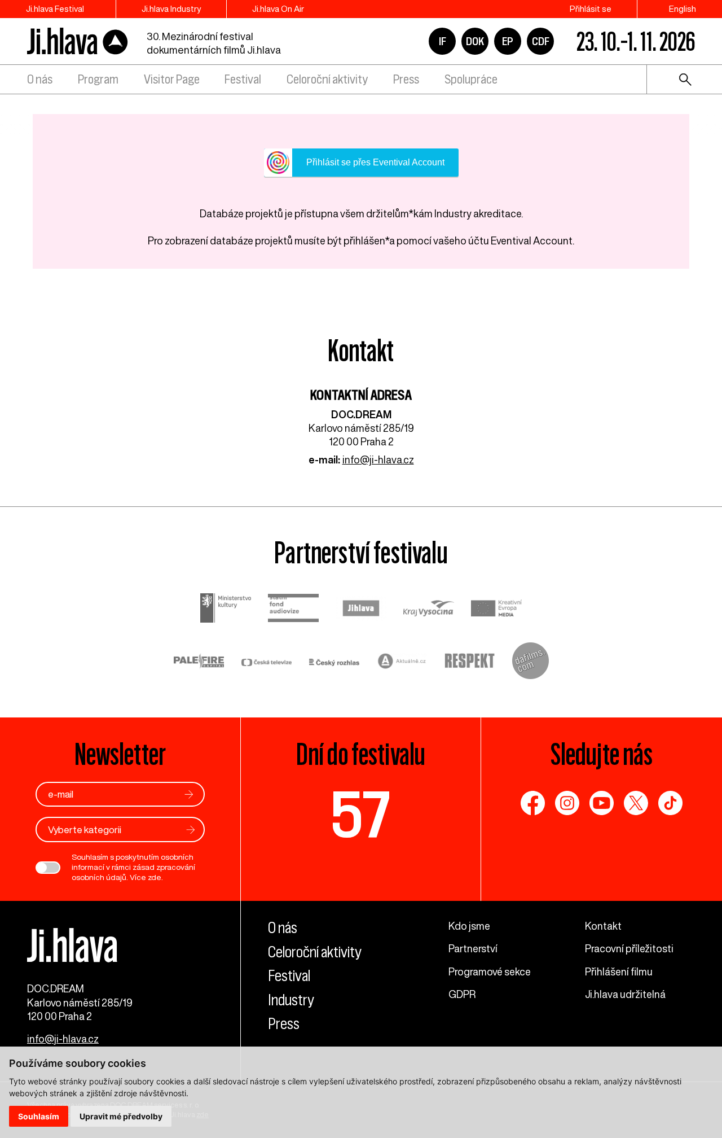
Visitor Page (172, 79)
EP (507, 41)
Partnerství (473, 948)
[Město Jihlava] (361, 610)
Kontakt (603, 926)
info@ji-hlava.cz (378, 459)
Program (98, 79)
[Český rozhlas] (334, 662)
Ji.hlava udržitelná (625, 994)
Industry (291, 1000)
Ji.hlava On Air (278, 9)
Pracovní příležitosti (629, 948)
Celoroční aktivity (327, 79)
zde (154, 877)
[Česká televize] (266, 662)
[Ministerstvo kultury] (225, 609)
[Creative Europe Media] (496, 609)
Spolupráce (471, 79)
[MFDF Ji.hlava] (78, 41)
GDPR (462, 994)
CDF (540, 41)
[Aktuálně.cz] (402, 662)
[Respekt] (469, 662)
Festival (242, 79)
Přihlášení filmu (619, 971)
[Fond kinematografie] (293, 609)
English (682, 9)
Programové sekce (489, 971)
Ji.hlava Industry (171, 9)
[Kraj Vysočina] (428, 610)
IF (442, 41)
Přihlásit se (590, 9)
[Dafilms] (530, 662)
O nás (39, 79)
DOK (475, 41)
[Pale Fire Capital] (199, 662)
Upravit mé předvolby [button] (121, 1116)
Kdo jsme (469, 926)
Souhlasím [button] (38, 1116)
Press (406, 79)
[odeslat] (189, 794)
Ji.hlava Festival (55, 9)
